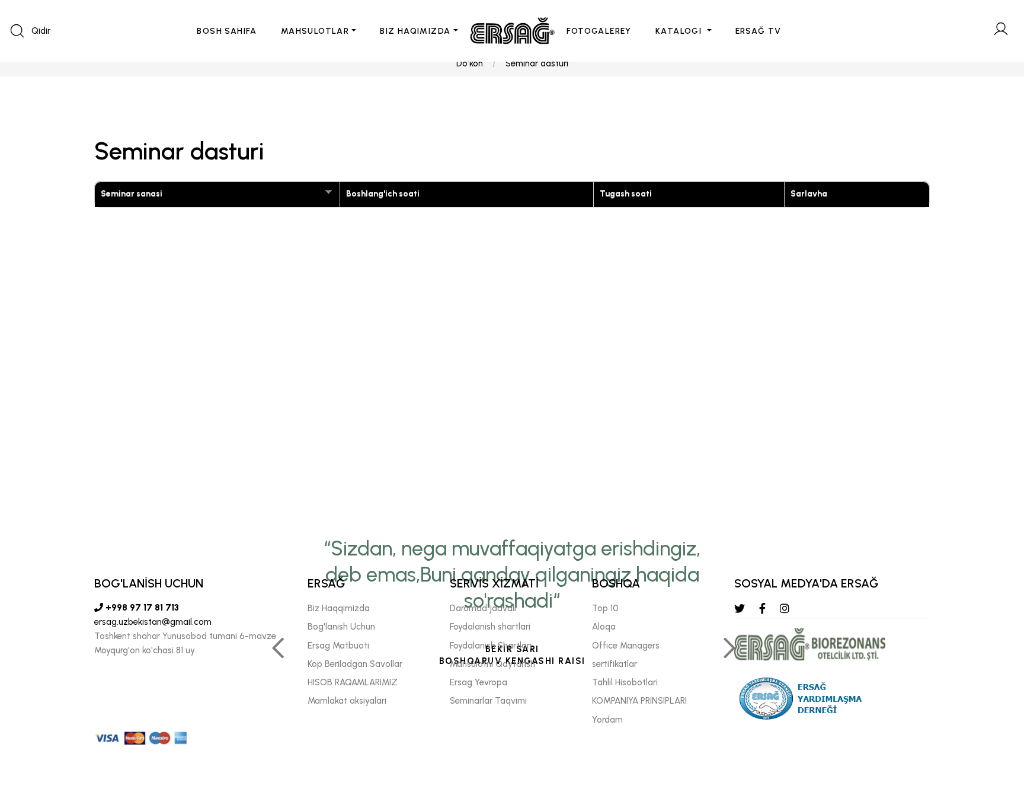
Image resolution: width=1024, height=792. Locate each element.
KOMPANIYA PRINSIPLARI (639, 700)
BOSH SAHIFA (227, 31)
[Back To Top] (992, 718)
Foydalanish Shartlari (491, 645)
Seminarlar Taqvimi (488, 700)
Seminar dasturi (536, 63)
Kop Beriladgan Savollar (355, 664)
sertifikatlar (614, 664)
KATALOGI (680, 31)
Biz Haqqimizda (339, 608)
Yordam (607, 719)
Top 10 (605, 608)
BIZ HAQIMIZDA (415, 31)
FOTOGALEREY (599, 31)
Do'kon (469, 63)
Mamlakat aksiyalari (347, 700)
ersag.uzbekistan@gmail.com (153, 622)
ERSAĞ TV (758, 31)
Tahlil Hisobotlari (625, 682)
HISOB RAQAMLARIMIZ (353, 682)
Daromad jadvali (483, 608)
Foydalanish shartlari (490, 626)
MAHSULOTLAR (315, 31)
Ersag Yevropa (478, 682)
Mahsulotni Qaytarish (492, 664)
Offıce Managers (626, 645)
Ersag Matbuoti (338, 645)
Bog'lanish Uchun (341, 626)
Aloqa (604, 626)
